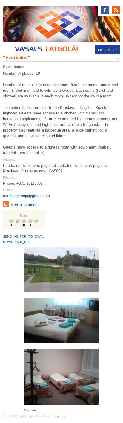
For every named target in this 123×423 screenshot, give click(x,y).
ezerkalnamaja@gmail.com (26, 195)
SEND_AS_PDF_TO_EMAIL (23, 236)
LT (115, 50)
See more (31, 410)
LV (100, 50)
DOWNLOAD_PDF (17, 242)
